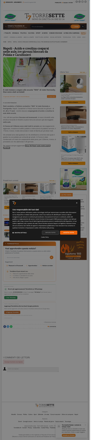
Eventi (20, 421)
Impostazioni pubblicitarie (47, 225)
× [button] (76, 203)
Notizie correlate (47, 266)
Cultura (30, 414)
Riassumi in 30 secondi (16, 266)
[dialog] (44, 219)
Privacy (30, 428)
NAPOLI (10, 42)
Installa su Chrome (68, 435)
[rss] (85, 2)
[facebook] (76, 2)
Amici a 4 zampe (38, 421)
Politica (25, 414)
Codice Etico (36, 428)
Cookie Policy (45, 428)
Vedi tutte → (52, 180)
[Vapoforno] (73, 249)
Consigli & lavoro (27, 421)
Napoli (76, 414)
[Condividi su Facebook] (4, 326)
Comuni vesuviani (55, 414)
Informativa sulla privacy (46, 228)
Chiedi (76, 27)
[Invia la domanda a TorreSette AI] (51, 257)
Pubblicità (52, 428)
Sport (35, 414)
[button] (19, 233)
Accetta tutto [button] (68, 232)
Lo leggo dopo (51, 96)
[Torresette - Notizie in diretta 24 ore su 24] (45, 405)
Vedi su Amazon (73, 102)
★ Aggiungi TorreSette (12, 312)
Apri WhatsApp (11, 297)
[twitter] (79, 2)
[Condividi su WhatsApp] (11, 326)
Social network (59, 421)
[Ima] (73, 179)
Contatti (24, 428)
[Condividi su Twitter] (8, 326)
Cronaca (19, 414)
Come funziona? (8, 317)
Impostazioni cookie (32, 228)
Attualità (13, 414)
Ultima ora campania (67, 414)
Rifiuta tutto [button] (50, 232)
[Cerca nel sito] (83, 26)
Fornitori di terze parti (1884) (48, 219)
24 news (46, 414)
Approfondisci (32, 266)
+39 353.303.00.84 (17, 292)
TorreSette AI (17, 428)
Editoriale (40, 414)
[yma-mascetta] (10, 17)
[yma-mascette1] (79, 17)
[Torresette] (45, 16)
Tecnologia (68, 421)
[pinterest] (82, 2)
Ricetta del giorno (49, 421)
